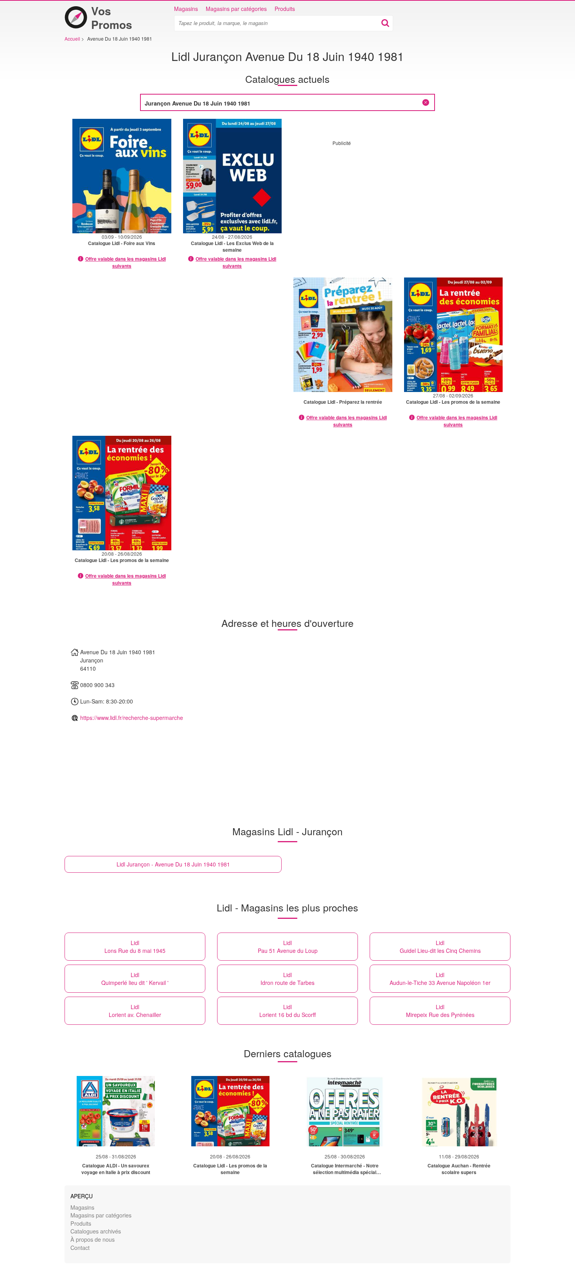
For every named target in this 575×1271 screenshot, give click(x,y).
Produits (285, 9)
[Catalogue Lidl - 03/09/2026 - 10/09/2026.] (121, 176)
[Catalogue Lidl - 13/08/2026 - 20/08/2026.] (342, 334)
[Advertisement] (398, 201)
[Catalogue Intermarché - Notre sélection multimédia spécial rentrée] (344, 1111)
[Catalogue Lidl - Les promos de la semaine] (230, 1111)
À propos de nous (92, 1239)
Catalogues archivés (95, 1231)
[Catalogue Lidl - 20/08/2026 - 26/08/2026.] (121, 493)
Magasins (186, 9)
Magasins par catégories (236, 9)
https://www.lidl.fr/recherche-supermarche (131, 717)
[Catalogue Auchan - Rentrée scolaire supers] (459, 1111)
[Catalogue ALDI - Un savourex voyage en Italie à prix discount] (116, 1111)
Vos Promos (111, 17)
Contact (80, 1247)
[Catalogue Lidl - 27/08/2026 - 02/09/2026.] (453, 334)
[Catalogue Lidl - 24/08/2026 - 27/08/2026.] (232, 176)
